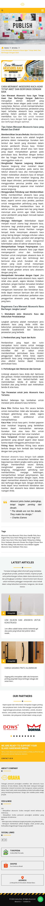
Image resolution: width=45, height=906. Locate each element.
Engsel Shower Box (36, 542)
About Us (18, 902)
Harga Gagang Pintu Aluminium (21, 668)
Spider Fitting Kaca (28, 540)
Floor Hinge (32, 538)
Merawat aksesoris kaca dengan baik (18, 456)
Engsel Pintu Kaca (7, 538)
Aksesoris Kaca (6, 535)
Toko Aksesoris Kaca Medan (23, 545)
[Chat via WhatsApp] (40, 899)
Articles (14, 48)
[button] (11, 736)
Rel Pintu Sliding (6, 545)
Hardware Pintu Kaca (19, 547)
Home (6, 48)
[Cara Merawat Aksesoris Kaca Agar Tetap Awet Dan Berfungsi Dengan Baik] (22, 604)
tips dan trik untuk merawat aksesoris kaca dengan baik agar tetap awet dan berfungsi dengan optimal (22, 119)
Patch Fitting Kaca (20, 538)
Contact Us (26, 902)
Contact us (6, 758)
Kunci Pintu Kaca (16, 540)
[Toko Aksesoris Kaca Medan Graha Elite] (22, 4)
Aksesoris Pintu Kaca (19, 535)
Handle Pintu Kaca (34, 535)
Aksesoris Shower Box (21, 542)
